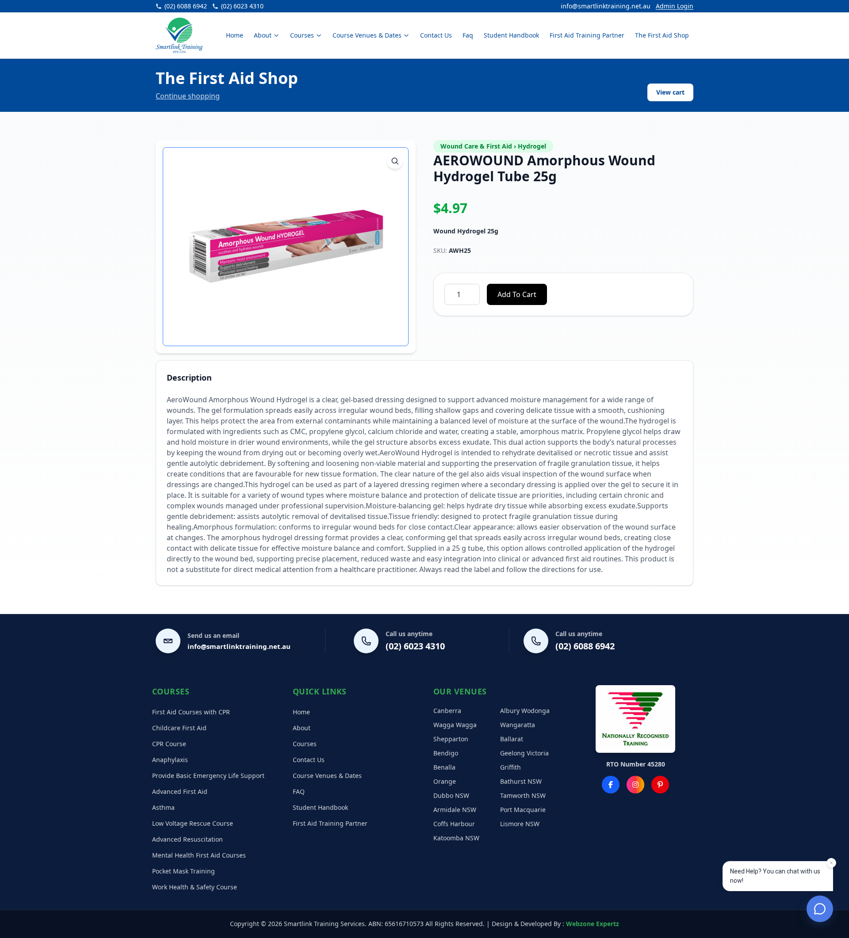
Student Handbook (511, 35)
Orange (444, 781)
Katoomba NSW (456, 838)
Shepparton (450, 739)
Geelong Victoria (524, 753)
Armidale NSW (454, 809)
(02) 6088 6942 (585, 646)
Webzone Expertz (592, 923)
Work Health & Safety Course (194, 887)
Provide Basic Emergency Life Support (208, 775)
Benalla (444, 767)
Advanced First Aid (179, 791)
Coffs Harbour (454, 824)
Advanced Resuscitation (187, 839)
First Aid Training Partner (587, 35)
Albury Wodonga (525, 710)
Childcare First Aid (179, 728)
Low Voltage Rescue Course (192, 823)
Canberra (447, 710)
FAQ (299, 791)
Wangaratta (517, 725)
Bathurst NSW (521, 781)
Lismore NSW (519, 824)
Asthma (163, 807)
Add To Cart (516, 294)
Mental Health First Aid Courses (199, 855)
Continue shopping (188, 96)
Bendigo (445, 753)
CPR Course (169, 744)
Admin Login (674, 6)
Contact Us (436, 35)
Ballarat (511, 739)
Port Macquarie (523, 809)
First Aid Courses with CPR (191, 712)
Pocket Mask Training (183, 871)
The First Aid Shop (662, 35)
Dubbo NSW (451, 795)
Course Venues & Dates (367, 35)
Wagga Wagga (455, 725)
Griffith (510, 767)
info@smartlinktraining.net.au (605, 6)
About (263, 35)
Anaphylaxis (170, 759)
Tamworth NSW (523, 795)
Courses (302, 35)
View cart (670, 92)
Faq (468, 35)
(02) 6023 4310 (415, 646)
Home (234, 35)
